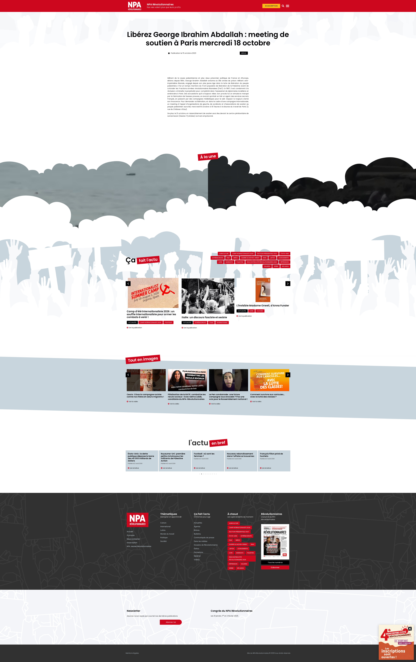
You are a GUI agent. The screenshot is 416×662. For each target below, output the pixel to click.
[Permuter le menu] (287, 6)
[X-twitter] (186, 653)
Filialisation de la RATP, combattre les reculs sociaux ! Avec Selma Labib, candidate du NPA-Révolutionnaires (187, 396)
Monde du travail (167, 534)
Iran (264, 258)
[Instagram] (190, 653)
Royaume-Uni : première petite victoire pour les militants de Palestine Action (173, 457)
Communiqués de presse (204, 537)
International (222, 323)
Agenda (197, 526)
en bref (218, 443)
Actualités (187, 323)
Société (163, 541)
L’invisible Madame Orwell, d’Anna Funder (262, 305)
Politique (163, 537)
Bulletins (197, 534)
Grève (235, 258)
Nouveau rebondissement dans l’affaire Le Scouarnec (240, 454)
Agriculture (223, 254)
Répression (285, 262)
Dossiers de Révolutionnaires (206, 545)
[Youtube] (195, 653)
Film (228, 258)
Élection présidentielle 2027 (267, 254)
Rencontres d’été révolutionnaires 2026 (262, 262)
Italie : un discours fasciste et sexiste (204, 317)
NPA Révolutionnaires (160, 4)
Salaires (267, 266)
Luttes (162, 530)
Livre (220, 262)
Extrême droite (217, 258)
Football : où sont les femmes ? (204, 454)
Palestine (240, 262)
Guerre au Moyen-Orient (250, 258)
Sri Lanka (285, 266)
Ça (131, 260)
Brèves (243, 53)
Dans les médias (200, 541)
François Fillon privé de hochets (271, 454)
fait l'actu (148, 260)
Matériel (197, 556)
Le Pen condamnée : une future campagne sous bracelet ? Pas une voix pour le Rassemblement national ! (228, 396)
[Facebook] (200, 653)
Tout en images (143, 359)
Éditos (196, 548)
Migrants (229, 262)
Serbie (276, 266)
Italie (211, 323)
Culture (260, 311)
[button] (283, 6)
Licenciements (284, 258)
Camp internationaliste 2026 (242, 254)
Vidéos (197, 560)
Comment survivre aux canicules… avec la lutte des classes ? (267, 395)
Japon (272, 258)
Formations (198, 552)
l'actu (198, 443)
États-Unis (285, 254)
